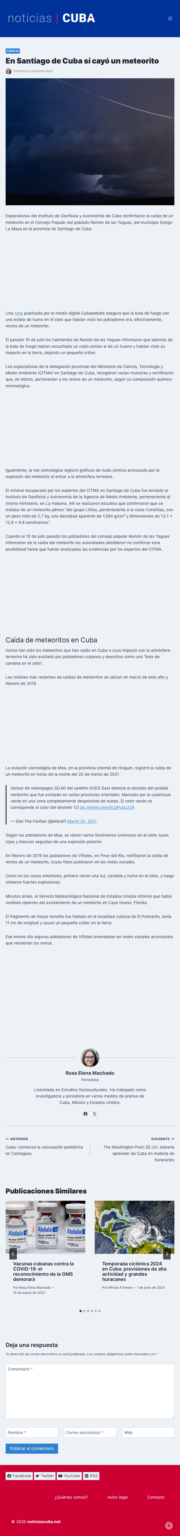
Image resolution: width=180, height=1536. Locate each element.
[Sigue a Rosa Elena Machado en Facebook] (86, 1114)
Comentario (20, 1369)
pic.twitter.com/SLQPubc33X (107, 807)
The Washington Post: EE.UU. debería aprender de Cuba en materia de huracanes (138, 1149)
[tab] (80, 1311)
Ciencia (13, 51)
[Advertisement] (90, 272)
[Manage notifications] (169, 1525)
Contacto (156, 1497)
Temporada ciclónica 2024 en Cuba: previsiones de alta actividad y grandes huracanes (134, 1271)
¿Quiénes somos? (71, 1497)
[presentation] (45, 1227)
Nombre (17, 1432)
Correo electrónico (85, 1432)
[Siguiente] (167, 1254)
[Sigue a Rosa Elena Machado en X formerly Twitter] (95, 1114)
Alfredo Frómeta (120, 1287)
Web (128, 1432)
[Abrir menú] (170, 18)
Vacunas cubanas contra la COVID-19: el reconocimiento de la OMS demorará (43, 1271)
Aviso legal (118, 1497)
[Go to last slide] (13, 1254)
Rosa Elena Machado (36, 71)
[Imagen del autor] (8, 71)
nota (19, 313)
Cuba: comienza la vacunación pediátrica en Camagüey (44, 1146)
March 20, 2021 (82, 821)
